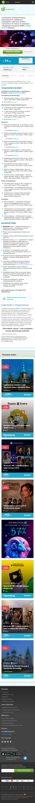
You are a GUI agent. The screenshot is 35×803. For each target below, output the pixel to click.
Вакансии (5, 697)
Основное (5, 76)
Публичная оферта (8, 723)
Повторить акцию (13, 52)
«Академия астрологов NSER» (17, 93)
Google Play (18, 754)
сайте (17, 240)
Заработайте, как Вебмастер (11, 710)
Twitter (8, 742)
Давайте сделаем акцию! (9, 707)
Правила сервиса (7, 699)
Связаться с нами (6, 734)
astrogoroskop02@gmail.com (24, 264)
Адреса (13, 76)
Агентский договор (8, 718)
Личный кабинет (33, 2)
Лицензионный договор (9, 720)
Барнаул (17, 2)
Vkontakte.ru (5, 742)
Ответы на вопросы (8, 701)
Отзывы (22, 76)
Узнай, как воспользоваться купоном (16, 298)
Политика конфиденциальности (12, 725)
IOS (27, 81)
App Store (6, 754)
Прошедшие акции (8, 712)
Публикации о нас (7, 694)
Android (4, 83)
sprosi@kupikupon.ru (7, 731)
